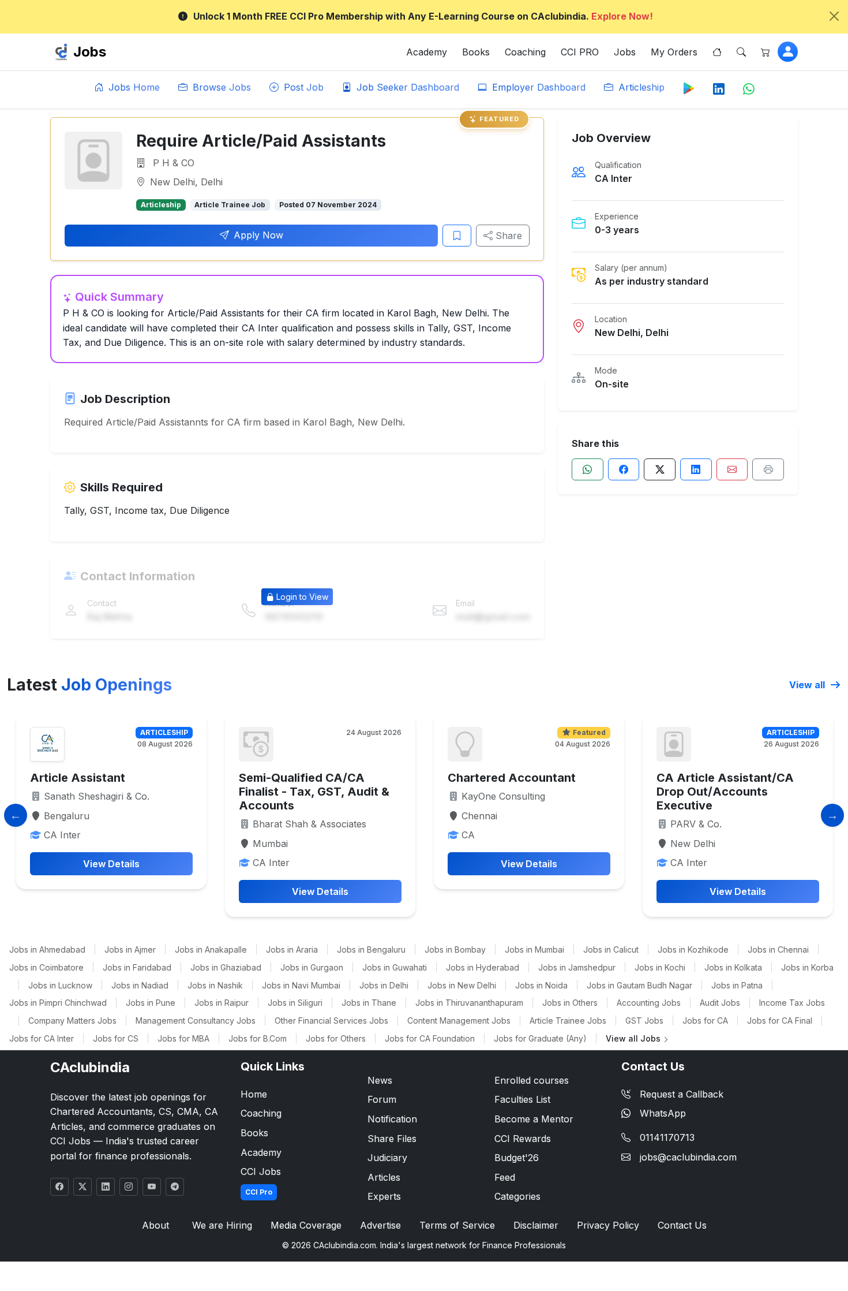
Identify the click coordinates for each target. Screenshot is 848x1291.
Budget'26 (516, 1157)
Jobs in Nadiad (139, 985)
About (155, 1225)
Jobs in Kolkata (733, 967)
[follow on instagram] (128, 1187)
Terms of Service (457, 1225)
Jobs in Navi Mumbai (301, 985)
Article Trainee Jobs (568, 1020)
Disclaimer (535, 1225)
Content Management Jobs (459, 1020)
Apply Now (258, 235)
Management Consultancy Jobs (196, 1020)
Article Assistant (77, 778)
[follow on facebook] (59, 1187)
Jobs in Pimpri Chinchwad (58, 1003)
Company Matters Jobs (72, 1020)
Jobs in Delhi (383, 985)
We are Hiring (222, 1225)
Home (254, 1094)
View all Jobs (634, 1038)
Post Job (302, 87)
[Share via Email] (732, 469)
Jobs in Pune (150, 1003)
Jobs (89, 51)
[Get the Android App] (688, 88)
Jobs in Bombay (455, 949)
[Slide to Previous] (15, 815)
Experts (384, 1196)
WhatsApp (663, 1113)
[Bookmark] (456, 236)
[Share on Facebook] (624, 469)
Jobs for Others (336, 1038)
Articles (383, 1177)
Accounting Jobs (649, 1003)
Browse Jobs (220, 87)
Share (507, 235)
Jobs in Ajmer (130, 949)
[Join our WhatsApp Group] (748, 89)
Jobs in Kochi (660, 967)
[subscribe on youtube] (151, 1187)
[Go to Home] (717, 52)
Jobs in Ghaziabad (225, 967)
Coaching (525, 52)
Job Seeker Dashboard (406, 87)
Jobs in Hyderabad (482, 967)
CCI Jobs (261, 1171)
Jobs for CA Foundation (430, 1038)
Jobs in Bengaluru (371, 949)
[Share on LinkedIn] (696, 469)
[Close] (834, 16)
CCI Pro (258, 1192)
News (379, 1080)
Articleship (640, 87)
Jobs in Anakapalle (211, 949)
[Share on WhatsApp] (587, 469)
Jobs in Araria (292, 949)
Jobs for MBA (183, 1038)
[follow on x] (82, 1187)
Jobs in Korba (807, 967)
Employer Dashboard (537, 87)
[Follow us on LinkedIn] (718, 89)
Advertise (380, 1225)
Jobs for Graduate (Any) (540, 1038)
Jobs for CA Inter (41, 1038)
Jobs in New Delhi (461, 985)
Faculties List (522, 1099)
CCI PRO (580, 52)
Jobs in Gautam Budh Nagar (639, 985)
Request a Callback (681, 1094)
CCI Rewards (522, 1138)
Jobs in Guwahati (394, 967)
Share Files (392, 1138)
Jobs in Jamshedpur (577, 967)
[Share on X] (660, 469)
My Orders (674, 52)
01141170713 (667, 1137)
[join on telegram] (175, 1187)
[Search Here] (741, 52)
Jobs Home (133, 87)
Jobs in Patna (737, 985)
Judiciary (387, 1157)
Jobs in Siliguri (295, 1003)
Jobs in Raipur (221, 1003)
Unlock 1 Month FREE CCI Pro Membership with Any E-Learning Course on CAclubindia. (423, 16)
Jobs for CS (115, 1038)
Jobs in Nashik (215, 985)
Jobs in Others (570, 1003)
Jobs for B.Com (257, 1038)
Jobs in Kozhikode (693, 949)
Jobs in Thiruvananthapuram (469, 1003)
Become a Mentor (533, 1119)
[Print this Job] (768, 469)
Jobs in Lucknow (60, 985)
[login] (788, 52)
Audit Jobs (720, 1003)
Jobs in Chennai (778, 949)
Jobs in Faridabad (137, 967)
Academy (426, 52)
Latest (89, 685)
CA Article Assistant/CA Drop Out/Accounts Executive (725, 791)
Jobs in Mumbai (534, 949)
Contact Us (682, 1225)
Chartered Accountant (512, 778)
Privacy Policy (608, 1225)
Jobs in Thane (369, 1003)
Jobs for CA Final (779, 1020)
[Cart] (765, 52)
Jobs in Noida (541, 985)
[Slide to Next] (832, 815)
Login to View (302, 597)
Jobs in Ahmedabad (47, 949)
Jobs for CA (705, 1020)
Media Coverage (306, 1225)
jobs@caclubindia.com (688, 1157)
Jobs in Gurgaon (311, 967)
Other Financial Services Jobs (331, 1020)
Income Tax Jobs (792, 1003)
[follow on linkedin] (105, 1187)
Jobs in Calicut (611, 949)
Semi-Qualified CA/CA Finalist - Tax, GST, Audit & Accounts (314, 791)
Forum (381, 1099)
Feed (504, 1177)
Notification (392, 1119)
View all (808, 685)
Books (476, 52)
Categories (517, 1196)
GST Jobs (644, 1020)
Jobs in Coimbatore (46, 967)
